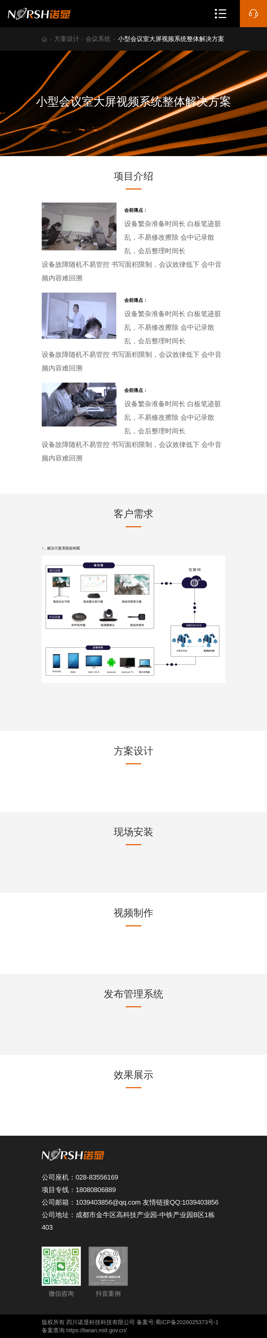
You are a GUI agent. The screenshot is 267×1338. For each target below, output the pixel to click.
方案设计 (66, 38)
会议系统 (98, 38)
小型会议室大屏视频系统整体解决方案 (171, 38)
